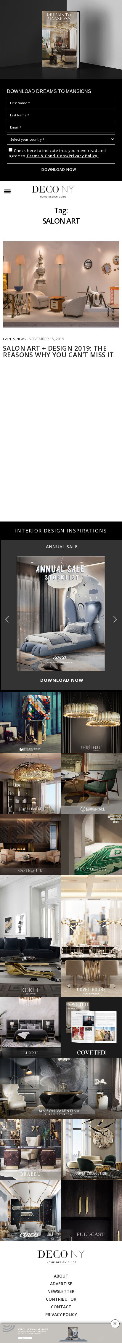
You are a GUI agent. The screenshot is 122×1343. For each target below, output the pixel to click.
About (61, 1276)
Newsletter (61, 1291)
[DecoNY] (53, 192)
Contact (61, 1307)
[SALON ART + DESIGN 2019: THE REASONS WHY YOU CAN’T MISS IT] (61, 284)
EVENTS (9, 339)
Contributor (61, 1299)
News (21, 339)
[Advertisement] (61, 455)
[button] (115, 619)
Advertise (61, 1283)
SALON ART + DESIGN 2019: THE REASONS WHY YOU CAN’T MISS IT (58, 351)
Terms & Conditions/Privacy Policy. (62, 155)
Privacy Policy (61, 1314)
